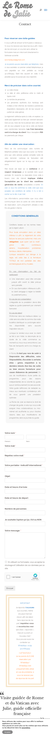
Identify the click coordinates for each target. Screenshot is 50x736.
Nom (28, 441)
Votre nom (10, 433)
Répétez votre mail (14, 455)
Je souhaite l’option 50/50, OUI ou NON (23, 520)
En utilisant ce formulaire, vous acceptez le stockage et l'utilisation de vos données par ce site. (25, 565)
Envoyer (10, 588)
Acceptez (7, 732)
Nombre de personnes (16, 509)
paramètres (26, 728)
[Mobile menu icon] (46, 10)
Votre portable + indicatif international (23, 465)
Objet (7, 476)
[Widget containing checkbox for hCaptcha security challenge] (22, 576)
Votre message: (13, 531)
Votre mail (10, 446)
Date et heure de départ (16, 498)
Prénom (7, 441)
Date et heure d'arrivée (16, 487)
